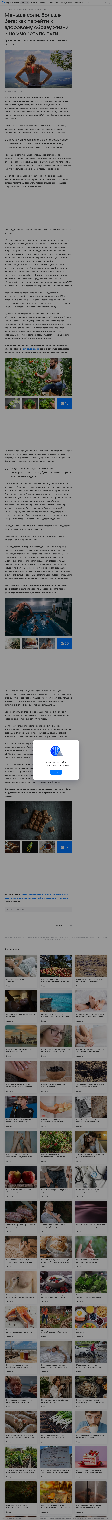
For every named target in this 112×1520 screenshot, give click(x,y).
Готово (56, 772)
